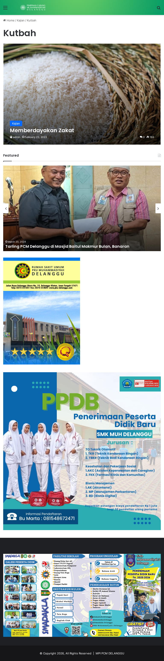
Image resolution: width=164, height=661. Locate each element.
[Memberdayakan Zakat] (82, 94)
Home (10, 20)
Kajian (21, 20)
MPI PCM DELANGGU (110, 653)
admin (16, 137)
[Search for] (159, 9)
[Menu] (5, 9)
